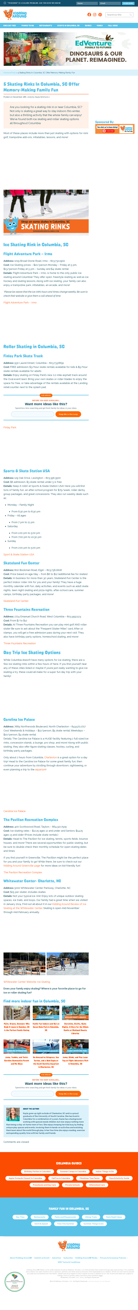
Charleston (51, 757)
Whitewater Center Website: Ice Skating (27, 981)
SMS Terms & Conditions (69, 1262)
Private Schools (72, 1185)
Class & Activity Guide (119, 1178)
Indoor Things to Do (105, 1171)
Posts (13, 73)
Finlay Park (10, 427)
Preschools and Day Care (44, 1185)
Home (6, 73)
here (100, 1275)
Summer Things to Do (94, 1224)
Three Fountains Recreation (20, 643)
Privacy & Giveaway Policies (113, 1258)
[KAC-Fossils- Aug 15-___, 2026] (69, 65)
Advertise (56, 1258)
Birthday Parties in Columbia (37, 1171)
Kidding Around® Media (86, 1258)
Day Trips (20, 1217)
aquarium (40, 769)
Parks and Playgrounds (65, 1217)
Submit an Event (41, 1258)
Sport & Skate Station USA (19, 554)
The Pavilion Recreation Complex (23, 872)
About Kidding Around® (21, 1258)
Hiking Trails (91, 1217)
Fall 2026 (113, 25)
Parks (100, 25)
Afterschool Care (97, 1185)
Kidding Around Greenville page (22, 865)
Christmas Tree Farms (89, 1178)
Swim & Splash (41, 1224)
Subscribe (68, 1258)
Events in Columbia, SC (68, 25)
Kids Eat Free (10, 25)
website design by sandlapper (99, 1281)
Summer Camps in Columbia (73, 1171)
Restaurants (45, 25)
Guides (88, 25)
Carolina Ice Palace (15, 811)
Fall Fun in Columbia (61, 1178)
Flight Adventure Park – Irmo (20, 302)
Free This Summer (65, 1224)
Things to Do (27, 25)
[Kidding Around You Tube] (115, 133)
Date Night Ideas (114, 1217)
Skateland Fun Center (16, 601)
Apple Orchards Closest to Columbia (25, 1178)
